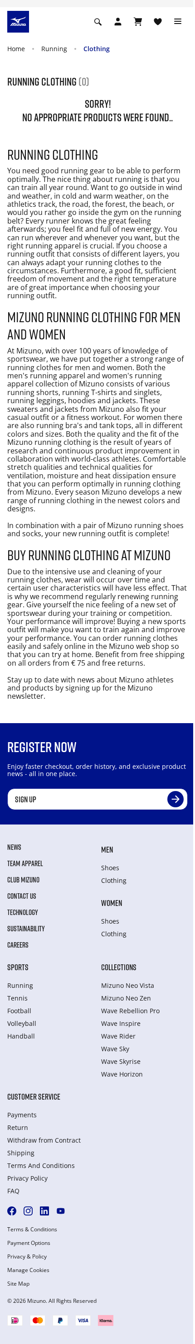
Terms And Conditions (41, 1165)
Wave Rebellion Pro (130, 1010)
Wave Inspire (121, 1023)
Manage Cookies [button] (28, 1270)
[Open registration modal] (118, 22)
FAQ (13, 1191)
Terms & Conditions (32, 1229)
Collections (118, 967)
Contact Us (21, 896)
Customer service (33, 1096)
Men (107, 849)
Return (17, 1127)
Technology (22, 912)
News (14, 847)
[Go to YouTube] (60, 1210)
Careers (18, 944)
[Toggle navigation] (177, 21)
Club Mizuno (23, 879)
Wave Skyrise (121, 1061)
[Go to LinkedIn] (44, 1210)
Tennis (17, 998)
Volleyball (21, 1023)
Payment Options (28, 1243)
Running (54, 48)
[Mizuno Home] (18, 21)
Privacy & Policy (27, 1256)
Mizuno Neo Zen (126, 998)
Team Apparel (25, 863)
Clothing (96, 48)
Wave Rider (118, 1036)
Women (111, 903)
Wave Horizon (122, 1074)
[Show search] (98, 22)
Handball (21, 1036)
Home (16, 48)
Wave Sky (115, 1048)
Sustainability (26, 928)
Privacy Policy (27, 1178)
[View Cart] (138, 22)
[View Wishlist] (158, 22)
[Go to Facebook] (11, 1210)
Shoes (110, 867)
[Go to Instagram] (28, 1210)
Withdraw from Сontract (44, 1140)
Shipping (20, 1153)
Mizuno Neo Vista (127, 985)
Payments (22, 1114)
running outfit (103, 534)
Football (19, 1010)
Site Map (18, 1284)
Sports (18, 967)
